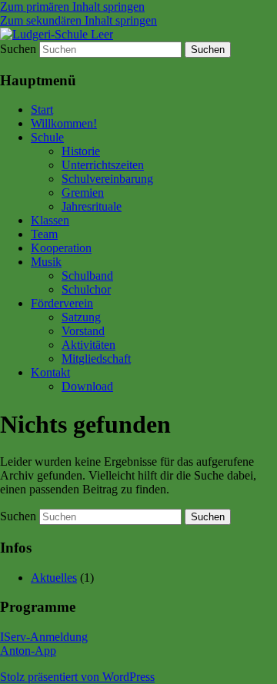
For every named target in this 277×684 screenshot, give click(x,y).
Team (44, 234)
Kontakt (50, 372)
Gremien (83, 192)
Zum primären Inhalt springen (72, 6)
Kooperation (61, 247)
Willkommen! (64, 123)
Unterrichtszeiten (103, 164)
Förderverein (62, 303)
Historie (81, 151)
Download (87, 386)
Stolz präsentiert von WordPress (77, 676)
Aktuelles (54, 577)
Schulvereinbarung (107, 178)
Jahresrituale (92, 206)
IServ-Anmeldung (44, 636)
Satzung (81, 317)
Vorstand (83, 330)
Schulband (87, 275)
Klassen (50, 220)
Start (42, 109)
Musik (46, 261)
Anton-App (28, 650)
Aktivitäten (88, 344)
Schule (47, 137)
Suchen (18, 48)
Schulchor (86, 289)
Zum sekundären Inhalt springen (78, 20)
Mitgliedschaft (96, 358)
